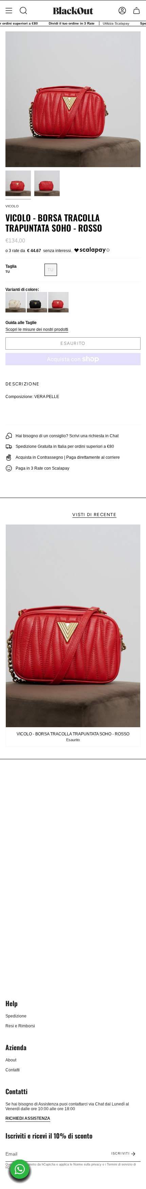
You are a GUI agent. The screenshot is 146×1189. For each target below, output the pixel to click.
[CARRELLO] (136, 10)
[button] (23, 10)
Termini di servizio (119, 1164)
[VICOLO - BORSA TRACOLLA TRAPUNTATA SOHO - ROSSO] (73, 626)
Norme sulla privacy (87, 1164)
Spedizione (15, 1016)
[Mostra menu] (9, 10)
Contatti (12, 1070)
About (10, 1060)
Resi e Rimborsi (20, 1026)
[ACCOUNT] (122, 10)
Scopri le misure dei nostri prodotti (36, 329)
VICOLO (12, 206)
